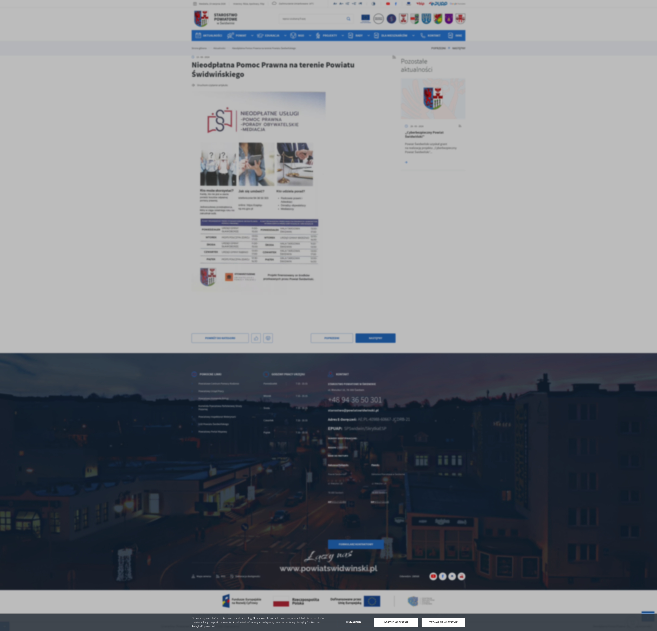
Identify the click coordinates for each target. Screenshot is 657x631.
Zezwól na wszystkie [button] (443, 622)
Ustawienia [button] (354, 622)
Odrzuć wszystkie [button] (396, 622)
